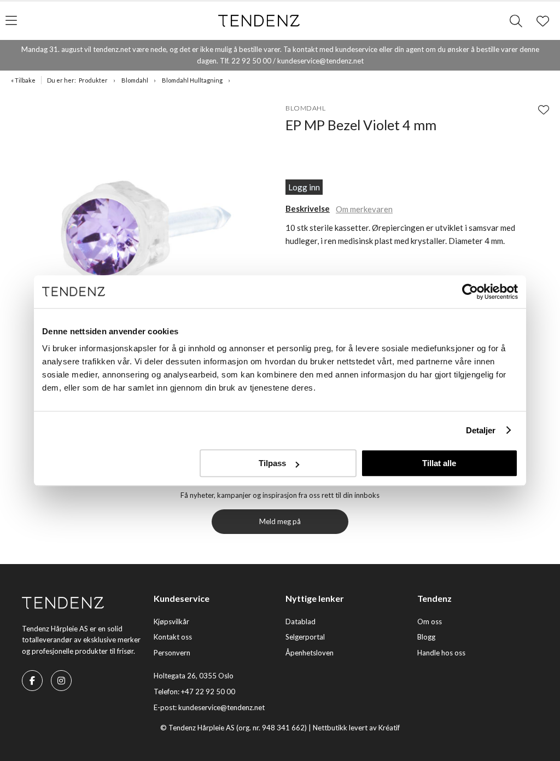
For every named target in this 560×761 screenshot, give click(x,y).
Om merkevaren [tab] (364, 209)
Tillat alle (439, 463)
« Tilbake (23, 80)
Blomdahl (134, 80)
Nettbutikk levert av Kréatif (356, 727)
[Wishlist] (543, 109)
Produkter (93, 80)
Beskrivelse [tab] (307, 208)
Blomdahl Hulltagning (192, 80)
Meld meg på (280, 521)
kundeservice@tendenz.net (221, 707)
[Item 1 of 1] (145, 231)
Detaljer (481, 430)
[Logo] (259, 21)
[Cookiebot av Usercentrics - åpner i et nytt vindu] (470, 291)
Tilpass (272, 463)
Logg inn (304, 187)
